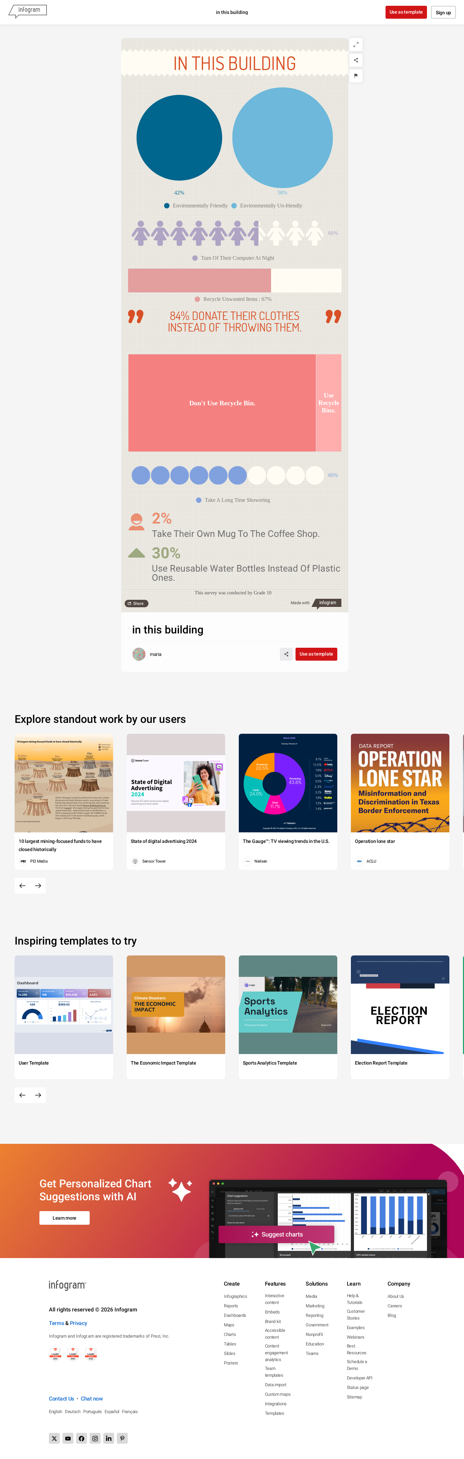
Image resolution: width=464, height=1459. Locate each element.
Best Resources (357, 1349)
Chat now (92, 1398)
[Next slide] (38, 885)
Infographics (235, 1296)
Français (130, 1411)
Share (138, 603)
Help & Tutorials (354, 1299)
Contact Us (61, 1398)
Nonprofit (314, 1334)
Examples (356, 1327)
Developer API (360, 1377)
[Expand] (356, 44)
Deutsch (73, 1411)
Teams (312, 1353)
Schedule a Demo (357, 1365)
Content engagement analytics (276, 1352)
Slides (229, 1353)
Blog (392, 1315)
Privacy (78, 1323)
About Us (396, 1296)
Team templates (274, 1372)
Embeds (272, 1311)
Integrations (276, 1403)
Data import (275, 1384)
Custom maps (278, 1394)
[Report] (356, 75)
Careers (395, 1305)
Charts (230, 1334)
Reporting (314, 1315)
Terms (56, 1323)
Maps (229, 1324)
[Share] (356, 60)
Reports (231, 1305)
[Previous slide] (22, 885)
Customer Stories (356, 1315)
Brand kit (273, 1321)
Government (317, 1324)
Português (92, 1411)
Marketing (315, 1305)
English (55, 1411)
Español (112, 1411)
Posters (231, 1362)
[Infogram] (27, 12)
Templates (274, 1413)
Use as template (406, 12)
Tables (230, 1343)
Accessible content (275, 1334)
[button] (197, 205)
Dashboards (235, 1315)
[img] (194, 233)
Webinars (355, 1337)
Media (311, 1296)
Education (315, 1343)
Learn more (64, 1218)
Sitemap (354, 1396)
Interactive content (274, 1299)
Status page (358, 1387)
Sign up (443, 12)
